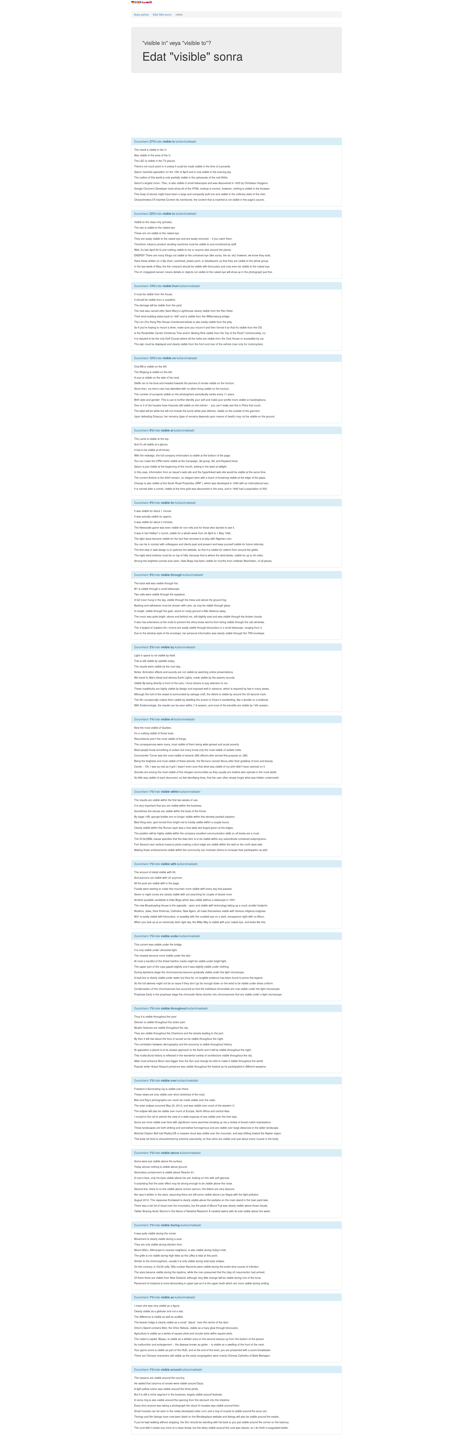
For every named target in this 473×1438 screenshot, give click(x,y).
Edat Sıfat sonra (162, 14)
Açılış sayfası (141, 14)
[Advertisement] (236, 104)
